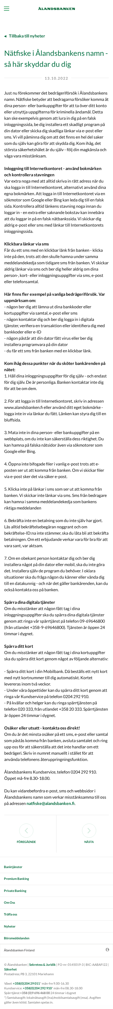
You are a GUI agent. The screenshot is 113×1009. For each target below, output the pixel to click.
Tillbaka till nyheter (27, 35)
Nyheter (10, 926)
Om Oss (9, 902)
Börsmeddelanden (16, 938)
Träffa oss (10, 914)
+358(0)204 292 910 (37, 988)
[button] (8, 8)
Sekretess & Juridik (42, 965)
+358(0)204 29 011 (26, 983)
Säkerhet (10, 969)
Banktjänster (13, 867)
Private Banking (15, 891)
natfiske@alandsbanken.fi (51, 803)
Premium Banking (16, 879)
